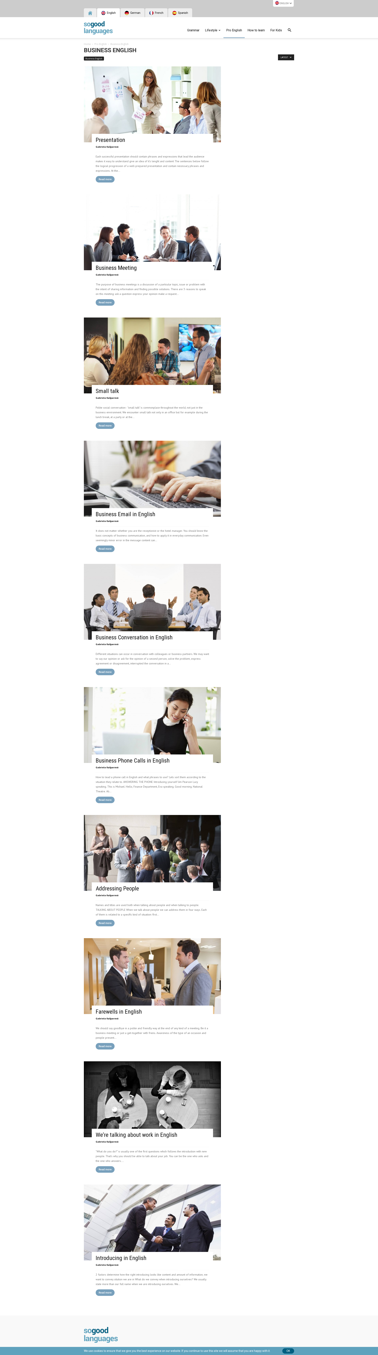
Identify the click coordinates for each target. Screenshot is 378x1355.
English (284, 3)
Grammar (193, 30)
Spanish (182, 12)
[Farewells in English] (152, 976)
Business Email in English (125, 514)
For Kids (276, 30)
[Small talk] (152, 355)
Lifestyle (211, 30)
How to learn (256, 30)
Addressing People (117, 888)
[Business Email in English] (152, 479)
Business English (93, 58)
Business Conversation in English (134, 637)
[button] (289, 31)
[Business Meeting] (152, 232)
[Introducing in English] (152, 1222)
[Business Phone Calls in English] (152, 725)
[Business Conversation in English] (152, 602)
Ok (288, 1350)
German (135, 12)
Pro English (234, 30)
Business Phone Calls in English (133, 760)
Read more (105, 179)
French (158, 12)
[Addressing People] (152, 853)
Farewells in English (119, 1011)
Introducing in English (121, 1257)
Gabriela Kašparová (107, 146)
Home (87, 44)
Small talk (107, 390)
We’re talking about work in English (136, 1134)
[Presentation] (152, 104)
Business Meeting (116, 267)
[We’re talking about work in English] (152, 1099)
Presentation (110, 139)
